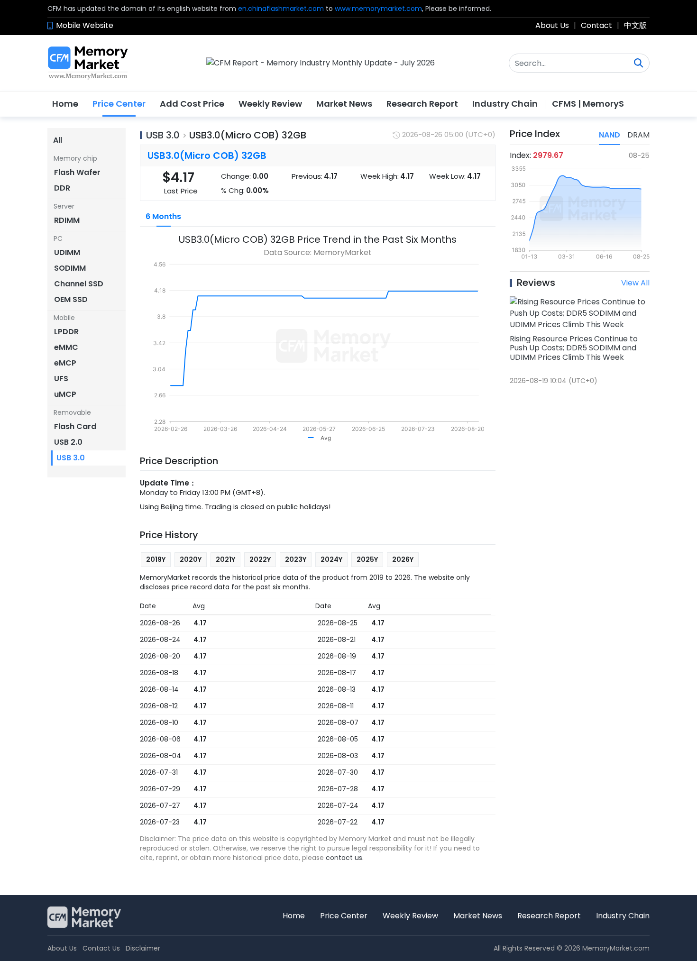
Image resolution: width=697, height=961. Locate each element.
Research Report (422, 104)
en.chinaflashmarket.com (281, 8)
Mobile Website (84, 25)
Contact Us (101, 948)
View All (635, 282)
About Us (552, 25)
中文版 (635, 25)
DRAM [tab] (638, 134)
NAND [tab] (609, 134)
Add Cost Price (192, 104)
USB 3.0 (163, 135)
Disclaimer (143, 948)
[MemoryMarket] (87, 63)
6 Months (163, 216)
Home (65, 104)
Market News (344, 104)
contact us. (345, 857)
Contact (596, 25)
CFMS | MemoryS (588, 104)
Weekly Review (270, 104)
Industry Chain (505, 104)
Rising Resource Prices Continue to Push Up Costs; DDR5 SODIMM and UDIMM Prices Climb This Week (574, 347)
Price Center (119, 104)
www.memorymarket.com (378, 8)
